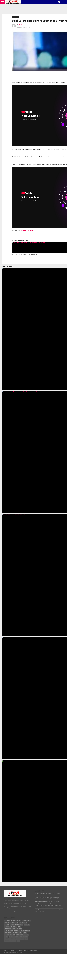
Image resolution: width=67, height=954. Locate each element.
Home (5, 950)
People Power (23, 922)
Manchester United (10, 928)
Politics (26, 950)
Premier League (9, 930)
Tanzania (26, 924)
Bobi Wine (24, 230)
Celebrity (20, 950)
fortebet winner (17, 932)
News (6, 936)
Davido (26, 934)
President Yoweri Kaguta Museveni (18, 936)
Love (18, 940)
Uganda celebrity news (16, 924)
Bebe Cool (19, 928)
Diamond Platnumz (10, 934)
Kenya (24, 932)
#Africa (7, 926)
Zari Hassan (14, 926)
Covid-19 (7, 924)
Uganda (13, 920)
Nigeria (19, 920)
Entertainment (12, 950)
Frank (20, 25)
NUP (19, 926)
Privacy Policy (34, 950)
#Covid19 (13, 940)
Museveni (7, 940)
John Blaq (31, 230)
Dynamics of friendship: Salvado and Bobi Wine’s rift (25, 254)
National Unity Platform (11, 938)
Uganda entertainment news (22, 930)
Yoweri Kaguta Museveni (11, 922)
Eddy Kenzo (8, 932)
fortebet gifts (26, 920)
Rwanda (22, 938)
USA (26, 938)
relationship (19, 934)
